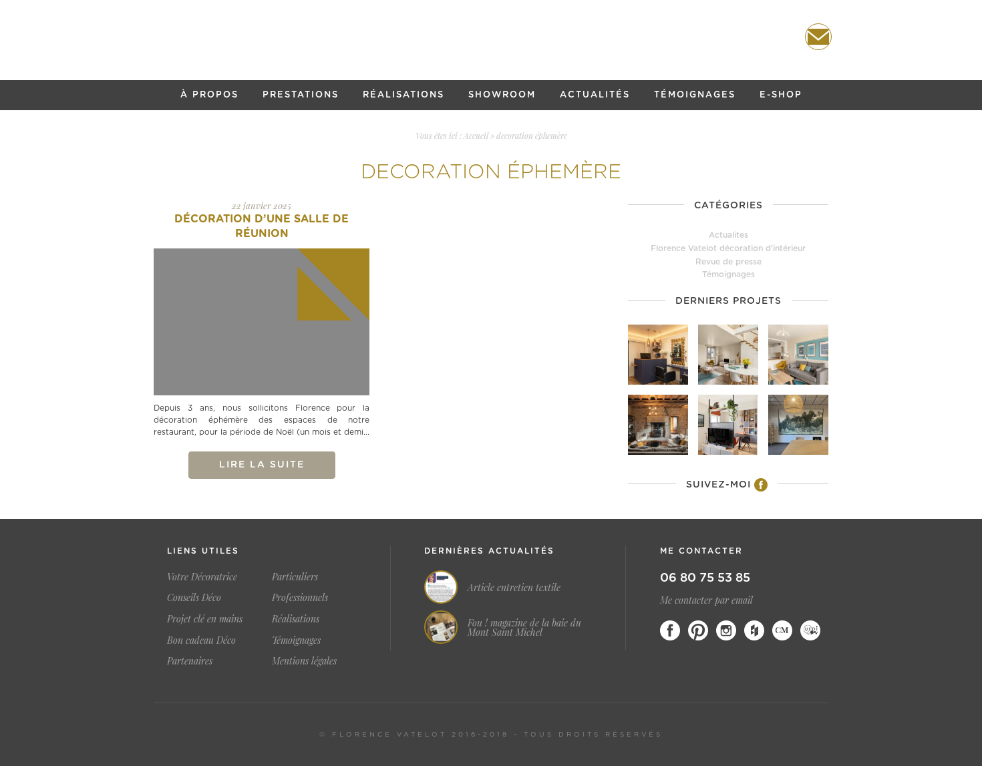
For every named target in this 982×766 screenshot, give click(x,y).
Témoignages (694, 95)
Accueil (476, 135)
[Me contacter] (818, 36)
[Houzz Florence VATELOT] (754, 630)
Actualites (728, 235)
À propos (209, 95)
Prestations (301, 95)
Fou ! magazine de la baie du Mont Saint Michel (524, 627)
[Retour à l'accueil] (491, 37)
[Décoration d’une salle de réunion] (261, 321)
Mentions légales (304, 660)
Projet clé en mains (204, 618)
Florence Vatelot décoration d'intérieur (728, 248)
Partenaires (189, 660)
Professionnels (300, 597)
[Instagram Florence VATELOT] (726, 630)
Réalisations (403, 95)
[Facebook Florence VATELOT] (670, 630)
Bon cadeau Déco (201, 640)
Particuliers (295, 576)
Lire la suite (262, 464)
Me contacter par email (706, 600)
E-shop (781, 95)
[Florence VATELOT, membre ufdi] (810, 630)
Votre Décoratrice (202, 576)
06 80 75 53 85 (705, 578)
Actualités (595, 95)
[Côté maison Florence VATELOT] (782, 630)
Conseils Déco (194, 597)
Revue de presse (728, 262)
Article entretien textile (514, 587)
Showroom (502, 95)
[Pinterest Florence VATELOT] (698, 630)
